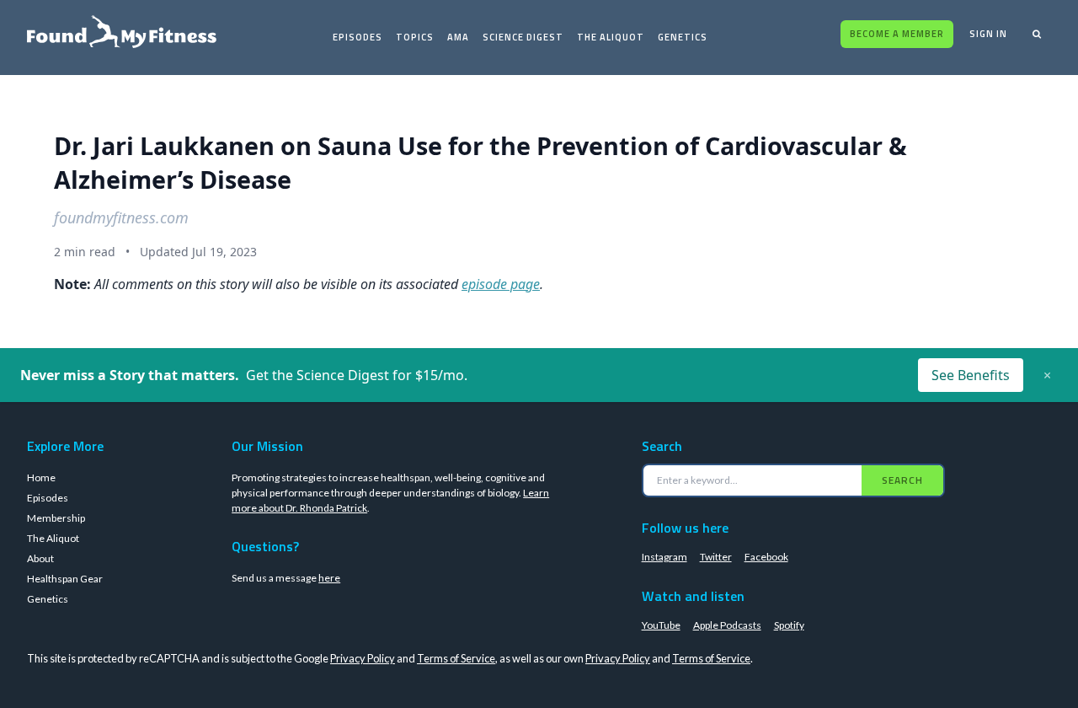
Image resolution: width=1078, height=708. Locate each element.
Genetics (682, 37)
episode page (501, 284)
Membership (56, 518)
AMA (458, 37)
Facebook (766, 556)
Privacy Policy (362, 658)
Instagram (664, 556)
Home (41, 477)
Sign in (988, 33)
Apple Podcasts (727, 625)
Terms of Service (456, 658)
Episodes (357, 37)
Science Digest (523, 37)
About (40, 558)
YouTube (661, 625)
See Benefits (970, 375)
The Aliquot (610, 37)
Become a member (897, 33)
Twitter (716, 556)
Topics (415, 37)
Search (902, 480)
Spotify (789, 625)
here (329, 577)
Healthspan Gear (65, 578)
